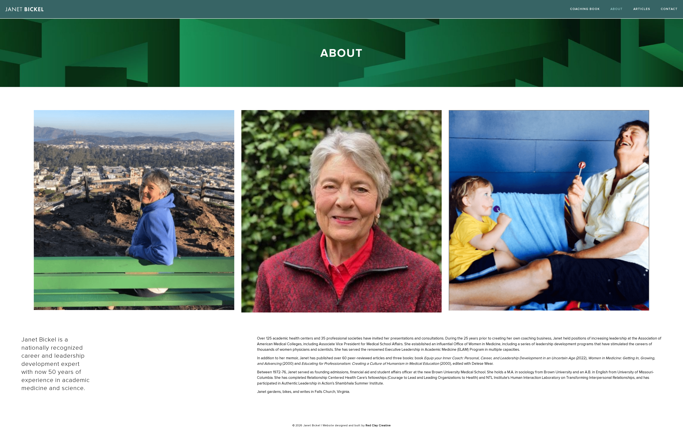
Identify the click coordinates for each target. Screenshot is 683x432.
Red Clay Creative (378, 425)
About (616, 9)
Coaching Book (585, 9)
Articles (641, 9)
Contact (669, 9)
